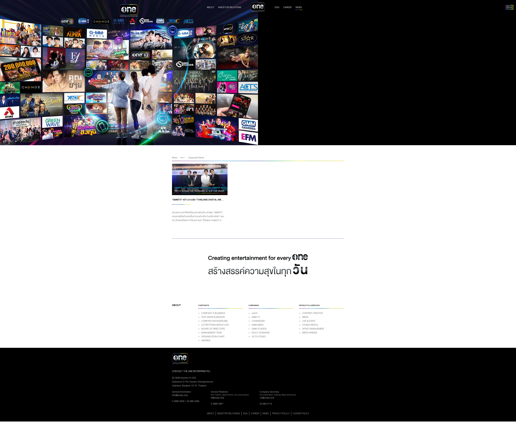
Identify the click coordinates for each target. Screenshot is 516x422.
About (210, 7)
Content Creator (312, 313)
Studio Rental (310, 325)
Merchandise (309, 333)
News (299, 7)
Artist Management (313, 329)
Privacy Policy (280, 413)
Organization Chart (213, 337)
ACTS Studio (259, 337)
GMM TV (256, 317)
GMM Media (258, 325)
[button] (508, 7)
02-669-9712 (266, 404)
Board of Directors (213, 329)
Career (287, 7)
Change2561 (258, 321)
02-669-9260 (193, 401)
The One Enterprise (258, 7)
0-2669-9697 (217, 404)
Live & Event (308, 321)
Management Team (211, 333)
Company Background (214, 321)
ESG (277, 7)
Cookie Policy (301, 413)
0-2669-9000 (178, 401)
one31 (255, 313)
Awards (205, 340)
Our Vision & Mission (213, 317)
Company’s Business (213, 313)
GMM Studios (259, 329)
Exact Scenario (261, 333)
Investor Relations (229, 7)
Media (305, 317)
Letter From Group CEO (215, 325)
